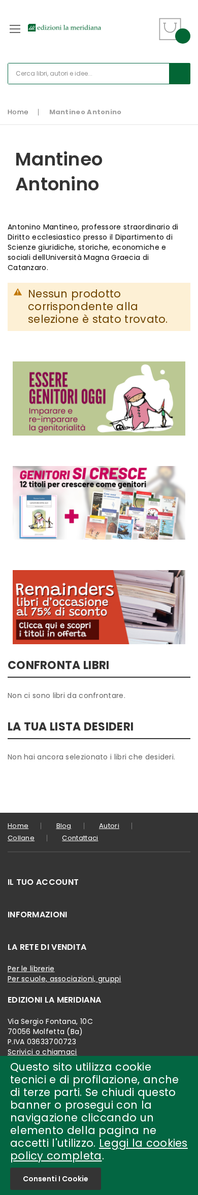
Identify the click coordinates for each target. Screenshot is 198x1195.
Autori (109, 826)
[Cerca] (179, 73)
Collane (21, 838)
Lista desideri (146, 22)
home (18, 826)
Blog (64, 826)
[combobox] (99, 73)
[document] (99, 1125)
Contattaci (80, 838)
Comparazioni (145, 35)
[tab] (99, 882)
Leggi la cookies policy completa (99, 1149)
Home (18, 112)
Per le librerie (31, 969)
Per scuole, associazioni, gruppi (64, 979)
